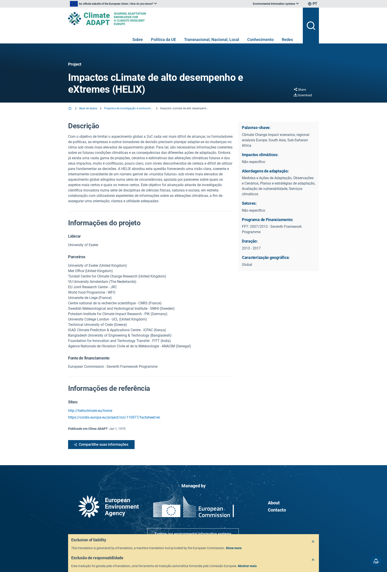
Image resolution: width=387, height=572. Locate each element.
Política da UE (163, 39)
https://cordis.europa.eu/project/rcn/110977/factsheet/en (114, 417)
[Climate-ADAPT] (183, 18)
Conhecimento (260, 39)
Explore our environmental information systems (193, 534)
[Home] (70, 108)
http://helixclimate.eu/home (90, 411)
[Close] (313, 542)
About (274, 502)
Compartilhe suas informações (103, 444)
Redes (287, 39)
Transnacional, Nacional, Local (211, 39)
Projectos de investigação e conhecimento (128, 108)
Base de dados (88, 108)
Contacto (277, 510)
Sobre (137, 39)
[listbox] (113, 4)
